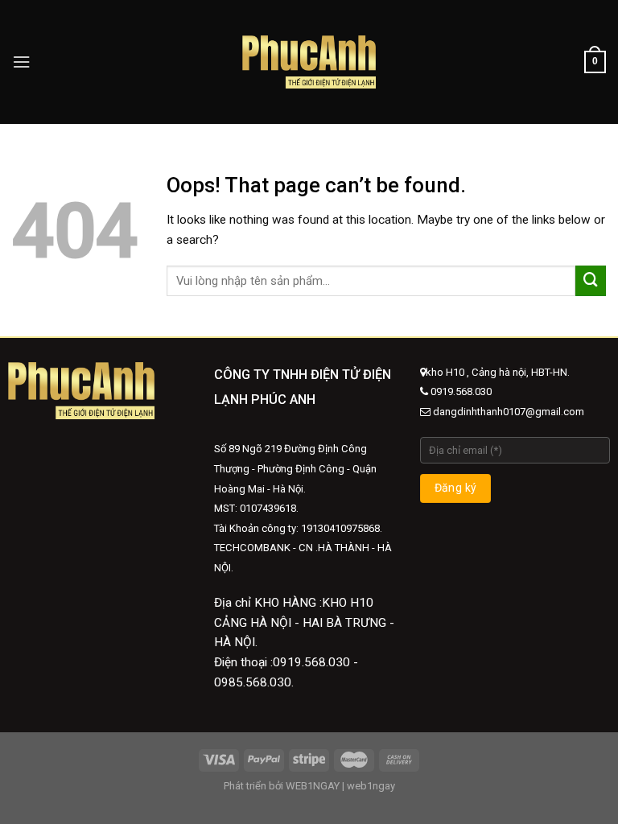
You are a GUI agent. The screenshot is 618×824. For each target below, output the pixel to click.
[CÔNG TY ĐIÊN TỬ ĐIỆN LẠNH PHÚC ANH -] (309, 61)
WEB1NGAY (313, 786)
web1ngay (371, 786)
